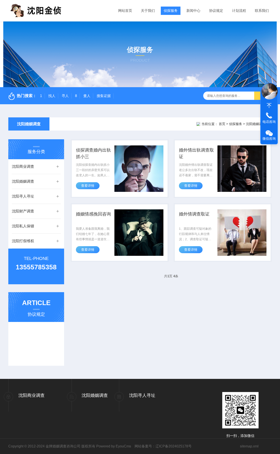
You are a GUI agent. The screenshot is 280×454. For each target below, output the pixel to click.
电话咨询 (269, 122)
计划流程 (239, 10)
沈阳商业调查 (23, 166)
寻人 (65, 96)
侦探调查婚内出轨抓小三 (93, 153)
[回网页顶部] (269, 105)
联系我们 (262, 10)
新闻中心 (193, 10)
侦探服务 (171, 10)
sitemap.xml (249, 446)
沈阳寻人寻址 (23, 196)
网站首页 (125, 10)
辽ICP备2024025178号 (174, 446)
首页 (222, 124)
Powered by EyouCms (113, 446)
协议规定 (216, 10)
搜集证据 (104, 96)
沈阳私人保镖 (23, 226)
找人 (51, 96)
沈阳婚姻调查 (29, 124)
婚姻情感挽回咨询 (93, 214)
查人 (86, 96)
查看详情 (87, 185)
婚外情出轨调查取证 (196, 153)
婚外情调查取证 (194, 214)
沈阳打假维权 (23, 241)
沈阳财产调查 (23, 211)
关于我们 (148, 10)
